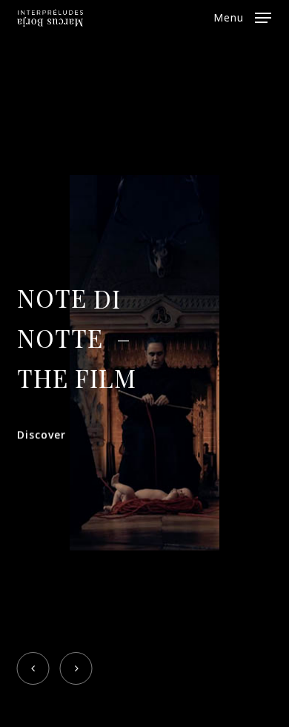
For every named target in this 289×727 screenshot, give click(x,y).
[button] (242, 16)
